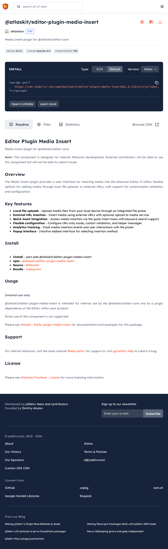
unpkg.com (33, 269)
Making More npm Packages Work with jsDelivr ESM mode (121, 523)
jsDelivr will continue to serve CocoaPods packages (35, 531)
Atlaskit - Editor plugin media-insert (45, 324)
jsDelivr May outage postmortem (24, 538)
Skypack (86, 496)
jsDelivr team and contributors (47, 404)
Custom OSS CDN (17, 468)
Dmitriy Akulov (32, 408)
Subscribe (153, 414)
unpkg (84, 488)
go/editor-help (123, 351)
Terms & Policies (95, 452)
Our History (13, 452)
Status (88, 443)
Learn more (48, 104)
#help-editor (76, 351)
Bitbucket (32, 265)
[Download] (160, 22)
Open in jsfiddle (22, 104)
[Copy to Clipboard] (156, 82)
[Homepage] (142, 22)
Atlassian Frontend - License (40, 377)
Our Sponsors (14, 460)
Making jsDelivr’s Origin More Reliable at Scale (32, 523)
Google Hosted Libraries (22, 496)
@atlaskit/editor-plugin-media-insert (48, 261)
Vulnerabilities (66, 50)
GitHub (10, 488)
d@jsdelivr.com (94, 460)
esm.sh (158, 488)
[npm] (151, 22)
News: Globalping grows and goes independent (115, 531)
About (9, 443)
